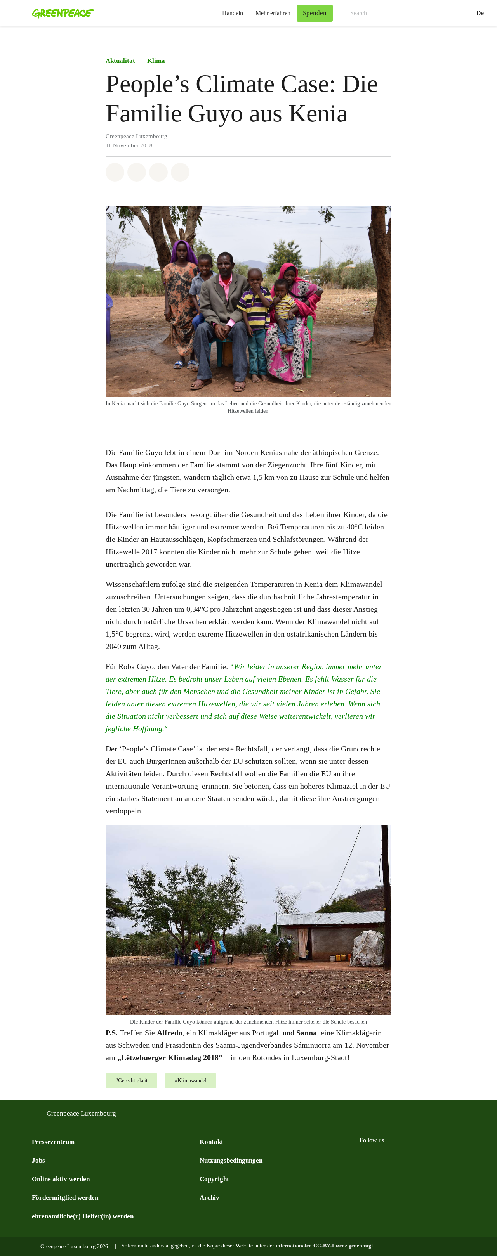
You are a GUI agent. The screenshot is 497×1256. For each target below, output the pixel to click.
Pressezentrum (53, 1141)
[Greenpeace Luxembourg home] (60, 13)
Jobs (38, 1160)
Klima (156, 60)
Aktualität (120, 60)
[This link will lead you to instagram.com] (395, 1160)
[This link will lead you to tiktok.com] (442, 1160)
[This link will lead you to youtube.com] (410, 1160)
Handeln (232, 13)
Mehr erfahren (272, 13)
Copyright (214, 1179)
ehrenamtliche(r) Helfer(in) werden (83, 1216)
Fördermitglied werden (65, 1197)
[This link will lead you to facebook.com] (379, 1160)
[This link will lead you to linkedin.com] (426, 1160)
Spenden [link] (315, 13)
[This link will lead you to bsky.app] (364, 1160)
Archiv (209, 1197)
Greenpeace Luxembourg (81, 1113)
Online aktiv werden (61, 1179)
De (486, 12)
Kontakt (211, 1141)
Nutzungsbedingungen (231, 1160)
